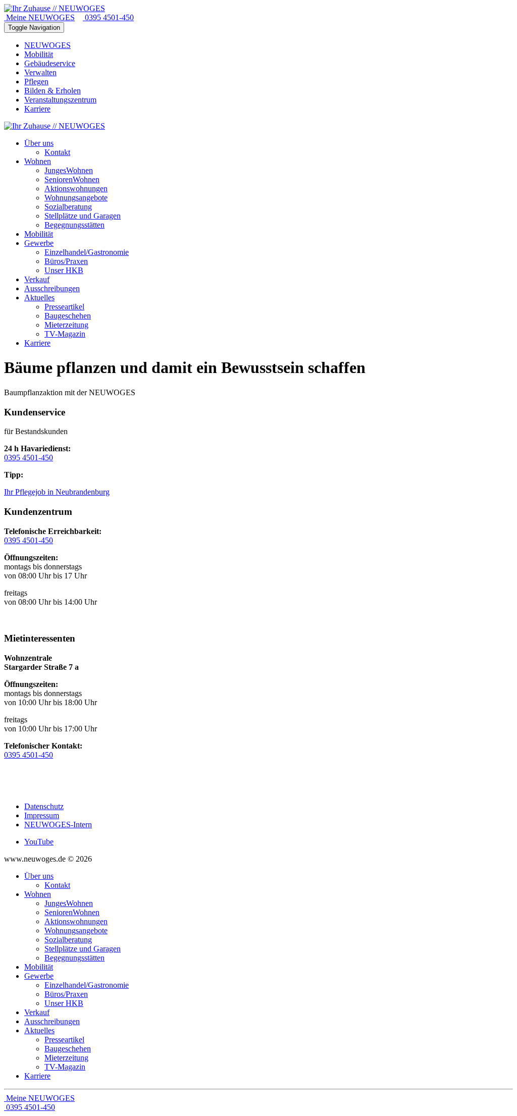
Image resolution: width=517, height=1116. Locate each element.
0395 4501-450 (108, 17)
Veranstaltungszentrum (60, 99)
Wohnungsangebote (76, 930)
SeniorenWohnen (71, 912)
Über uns (39, 876)
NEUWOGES (47, 45)
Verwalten (40, 72)
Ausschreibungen (52, 1021)
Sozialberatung (68, 939)
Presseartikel (64, 1039)
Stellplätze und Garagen (82, 948)
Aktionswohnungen (76, 921)
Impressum (41, 815)
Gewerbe (39, 976)
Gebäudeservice (49, 63)
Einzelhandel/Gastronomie (86, 985)
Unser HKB (63, 1003)
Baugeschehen (67, 1048)
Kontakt (57, 885)
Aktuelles (39, 1030)
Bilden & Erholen (52, 90)
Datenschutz (44, 806)
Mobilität (38, 54)
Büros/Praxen (66, 994)
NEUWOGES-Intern (58, 824)
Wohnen (37, 894)
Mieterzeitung (66, 1057)
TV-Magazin (64, 1066)
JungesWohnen (68, 903)
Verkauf (36, 1012)
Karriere (37, 108)
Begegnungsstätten (74, 957)
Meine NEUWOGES (39, 17)
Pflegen (36, 81)
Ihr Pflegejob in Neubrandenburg (57, 492)
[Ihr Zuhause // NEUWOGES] (54, 8)
